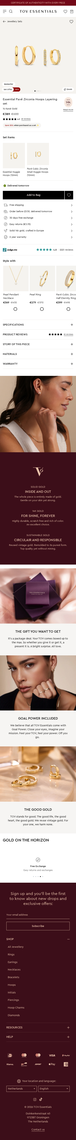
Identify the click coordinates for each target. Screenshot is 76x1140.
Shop (10, 939)
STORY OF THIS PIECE (34, 345)
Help (9, 1037)
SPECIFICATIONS (34, 326)
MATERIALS (34, 355)
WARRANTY (10, 364)
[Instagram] (35, 1099)
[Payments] (38, 1059)
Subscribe (38, 926)
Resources (14, 1027)
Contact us (38, 1129)
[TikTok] (41, 1099)
